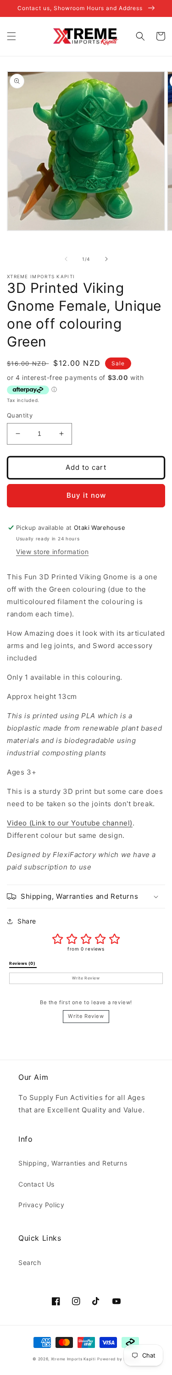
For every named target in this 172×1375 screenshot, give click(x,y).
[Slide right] (106, 259)
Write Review (86, 1016)
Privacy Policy (41, 1205)
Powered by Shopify (118, 1359)
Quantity (20, 415)
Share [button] (26, 921)
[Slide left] (66, 259)
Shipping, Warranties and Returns (72, 1163)
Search (29, 1262)
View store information (52, 552)
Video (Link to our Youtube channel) (70, 823)
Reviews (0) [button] (23, 963)
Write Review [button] (86, 978)
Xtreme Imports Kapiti (73, 1359)
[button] (11, 36)
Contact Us (36, 1184)
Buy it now (86, 495)
